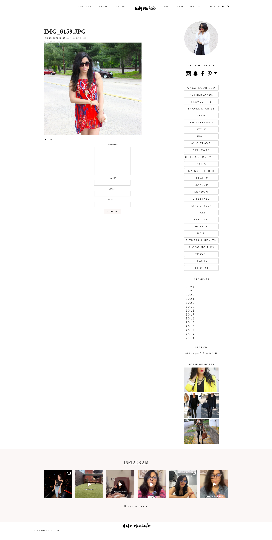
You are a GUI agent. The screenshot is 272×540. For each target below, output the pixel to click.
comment (112, 145)
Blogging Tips (201, 247)
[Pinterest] (51, 139)
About (167, 7)
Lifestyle (121, 7)
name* (112, 178)
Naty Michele (145, 9)
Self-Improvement (201, 157)
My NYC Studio (201, 170)
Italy (201, 212)
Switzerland (201, 122)
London (201, 191)
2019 (190, 306)
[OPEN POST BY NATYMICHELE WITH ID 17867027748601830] (214, 484)
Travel (201, 254)
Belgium (201, 177)
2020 (190, 302)
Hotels (201, 226)
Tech (201, 115)
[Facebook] (48, 139)
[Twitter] (45, 139)
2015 (190, 322)
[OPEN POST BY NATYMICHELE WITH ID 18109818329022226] (152, 484)
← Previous (49, 41)
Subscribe (195, 7)
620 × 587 (70, 37)
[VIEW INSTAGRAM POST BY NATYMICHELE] (69, 495)
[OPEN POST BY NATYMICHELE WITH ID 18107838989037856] (183, 484)
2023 (190, 291)
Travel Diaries (201, 108)
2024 (190, 287)
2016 (190, 318)
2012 (190, 334)
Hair (201, 233)
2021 (190, 298)
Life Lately (201, 205)
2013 (190, 330)
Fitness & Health (201, 240)
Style (201, 129)
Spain (201, 136)
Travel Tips (201, 101)
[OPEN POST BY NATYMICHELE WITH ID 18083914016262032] (89, 484)
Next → (59, 41)
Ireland (201, 219)
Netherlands (201, 94)
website (112, 200)
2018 (190, 310)
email (112, 189)
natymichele (58, 473)
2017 (190, 314)
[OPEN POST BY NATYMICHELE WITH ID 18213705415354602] (58, 484)
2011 (190, 338)
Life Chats (104, 7)
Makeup (201, 184)
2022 (190, 294)
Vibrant (82, 37)
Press (180, 7)
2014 (190, 326)
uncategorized (201, 87)
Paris (201, 164)
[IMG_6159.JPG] (93, 88)
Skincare (201, 150)
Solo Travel (84, 7)
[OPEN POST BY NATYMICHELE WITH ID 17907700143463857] (120, 484)
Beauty (201, 261)
